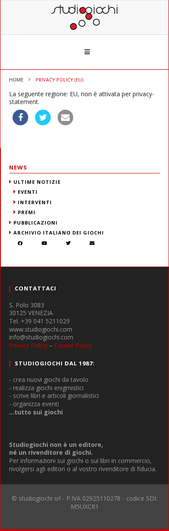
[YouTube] (44, 244)
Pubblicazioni (35, 222)
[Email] (92, 244)
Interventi (35, 202)
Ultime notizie (37, 182)
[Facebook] (20, 244)
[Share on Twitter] (43, 123)
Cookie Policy (73, 345)
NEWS (18, 167)
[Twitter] (68, 244)
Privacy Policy (28, 345)
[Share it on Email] (65, 123)
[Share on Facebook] (20, 123)
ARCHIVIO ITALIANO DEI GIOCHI (58, 232)
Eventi (28, 192)
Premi (27, 212)
